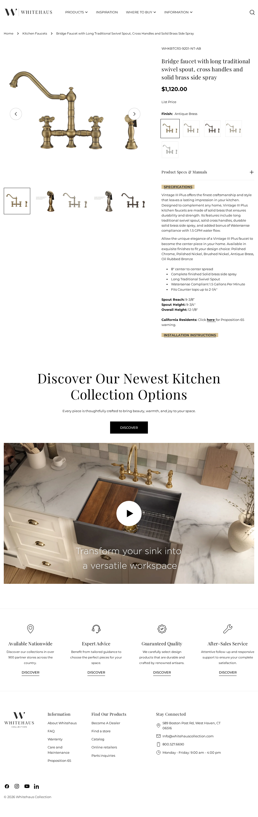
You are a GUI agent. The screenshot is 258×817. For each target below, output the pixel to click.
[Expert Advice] (96, 629)
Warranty (55, 739)
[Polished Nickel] (233, 128)
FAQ (51, 731)
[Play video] (129, 513)
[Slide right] (134, 114)
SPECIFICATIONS (178, 187)
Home (8, 33)
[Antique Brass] (170, 128)
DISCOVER (129, 428)
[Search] (252, 12)
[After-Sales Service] (228, 629)
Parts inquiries (103, 755)
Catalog (97, 739)
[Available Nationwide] (30, 629)
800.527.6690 (173, 744)
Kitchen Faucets (34, 33)
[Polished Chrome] (170, 149)
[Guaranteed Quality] (162, 629)
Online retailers (104, 747)
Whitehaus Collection (33, 797)
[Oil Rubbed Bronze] (212, 128)
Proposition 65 (59, 761)
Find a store (101, 731)
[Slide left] (16, 114)
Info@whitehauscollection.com (188, 736)
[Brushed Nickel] (191, 128)
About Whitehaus (62, 723)
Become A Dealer (105, 723)
